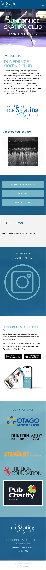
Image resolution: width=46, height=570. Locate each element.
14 (36, 163)
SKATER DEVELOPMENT (23, 202)
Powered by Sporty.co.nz (23, 564)
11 (30, 163)
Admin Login (24, 566)
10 (27, 163)
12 (32, 163)
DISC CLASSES (23, 193)
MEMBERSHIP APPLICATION (23, 184)
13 (34, 163)
